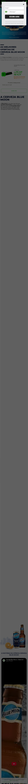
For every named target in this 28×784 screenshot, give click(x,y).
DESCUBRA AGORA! (14, 17)
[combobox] (7, 11)
